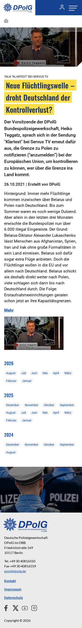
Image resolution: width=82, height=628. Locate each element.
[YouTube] (23, 607)
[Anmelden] (60, 7)
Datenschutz (13, 598)
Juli (23, 373)
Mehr (9, 310)
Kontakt (10, 581)
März (68, 373)
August (11, 373)
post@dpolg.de (15, 571)
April (56, 373)
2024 (8, 434)
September (67, 405)
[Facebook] (6, 607)
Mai (45, 373)
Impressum (12, 589)
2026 (8, 363)
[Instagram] (32, 607)
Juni (34, 373)
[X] (14, 607)
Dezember (12, 405)
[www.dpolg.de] (6, 21)
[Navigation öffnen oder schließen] (72, 8)
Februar (11, 380)
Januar (27, 380)
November (31, 405)
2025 (8, 395)
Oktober (49, 405)
